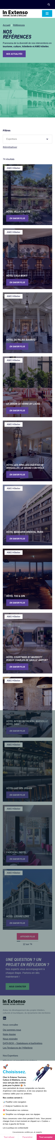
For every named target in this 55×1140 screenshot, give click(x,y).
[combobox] (25, 139)
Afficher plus (27, 936)
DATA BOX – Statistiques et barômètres (22, 1043)
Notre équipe (9, 1034)
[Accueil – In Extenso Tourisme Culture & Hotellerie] (15, 13)
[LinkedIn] (4, 1018)
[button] (48, 4)
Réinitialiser (10, 147)
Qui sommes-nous (12, 1030)
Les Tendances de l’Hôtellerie (18, 1048)
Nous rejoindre (10, 1039)
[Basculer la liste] (47, 139)
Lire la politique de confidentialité (15, 1128)
